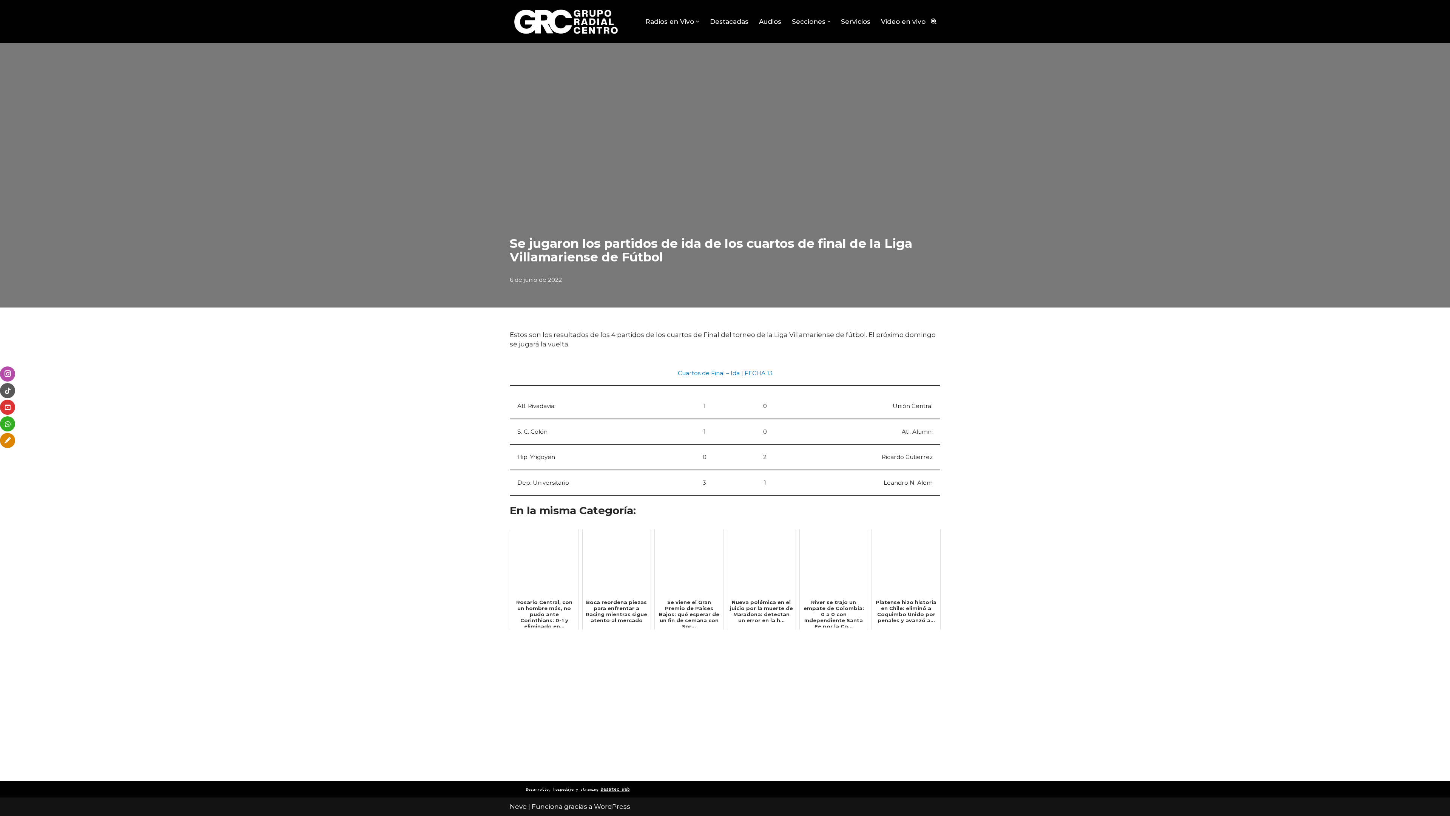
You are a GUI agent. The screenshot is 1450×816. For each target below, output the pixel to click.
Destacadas (729, 21)
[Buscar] (933, 21)
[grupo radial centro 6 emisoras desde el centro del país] (566, 21)
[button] (697, 21)
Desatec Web (615, 789)
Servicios (855, 21)
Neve (518, 806)
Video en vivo (903, 21)
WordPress (612, 806)
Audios (770, 21)
